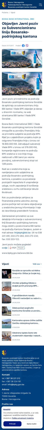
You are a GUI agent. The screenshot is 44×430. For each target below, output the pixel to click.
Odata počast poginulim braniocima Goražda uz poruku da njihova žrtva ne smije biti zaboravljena (26, 309)
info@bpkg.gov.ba (16, 384)
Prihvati (12, 424)
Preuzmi (20, 248)
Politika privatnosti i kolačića (23, 418)
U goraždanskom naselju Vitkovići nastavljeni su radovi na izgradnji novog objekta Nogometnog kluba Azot (27, 297)
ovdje (4, 248)
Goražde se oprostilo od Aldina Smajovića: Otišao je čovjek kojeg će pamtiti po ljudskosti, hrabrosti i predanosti (27, 272)
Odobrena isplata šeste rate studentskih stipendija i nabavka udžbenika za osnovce (26, 334)
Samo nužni (31, 424)
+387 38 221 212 (12, 378)
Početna (5, 13)
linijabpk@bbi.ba (22, 232)
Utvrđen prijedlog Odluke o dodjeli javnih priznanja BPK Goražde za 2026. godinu (24, 284)
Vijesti (13, 13)
